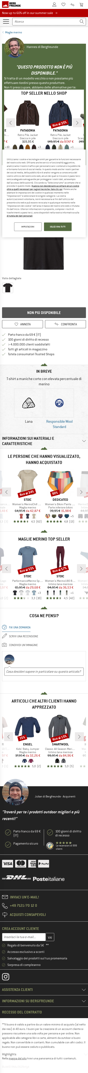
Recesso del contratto (22, 1012)
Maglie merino (13, 32)
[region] (44, 193)
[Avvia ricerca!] (82, 21)
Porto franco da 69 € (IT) (24, 335)
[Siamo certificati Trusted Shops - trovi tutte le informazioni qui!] (50, 846)
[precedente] (10, 122)
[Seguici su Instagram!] (8, 978)
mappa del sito (18, 1058)
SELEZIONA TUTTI (58, 226)
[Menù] (6, 21)
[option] (28, 406)
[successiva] (77, 122)
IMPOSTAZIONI (28, 226)
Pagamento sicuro (25, 844)
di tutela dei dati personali (20, 215)
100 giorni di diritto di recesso (28, 340)
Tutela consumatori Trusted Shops (31, 354)
